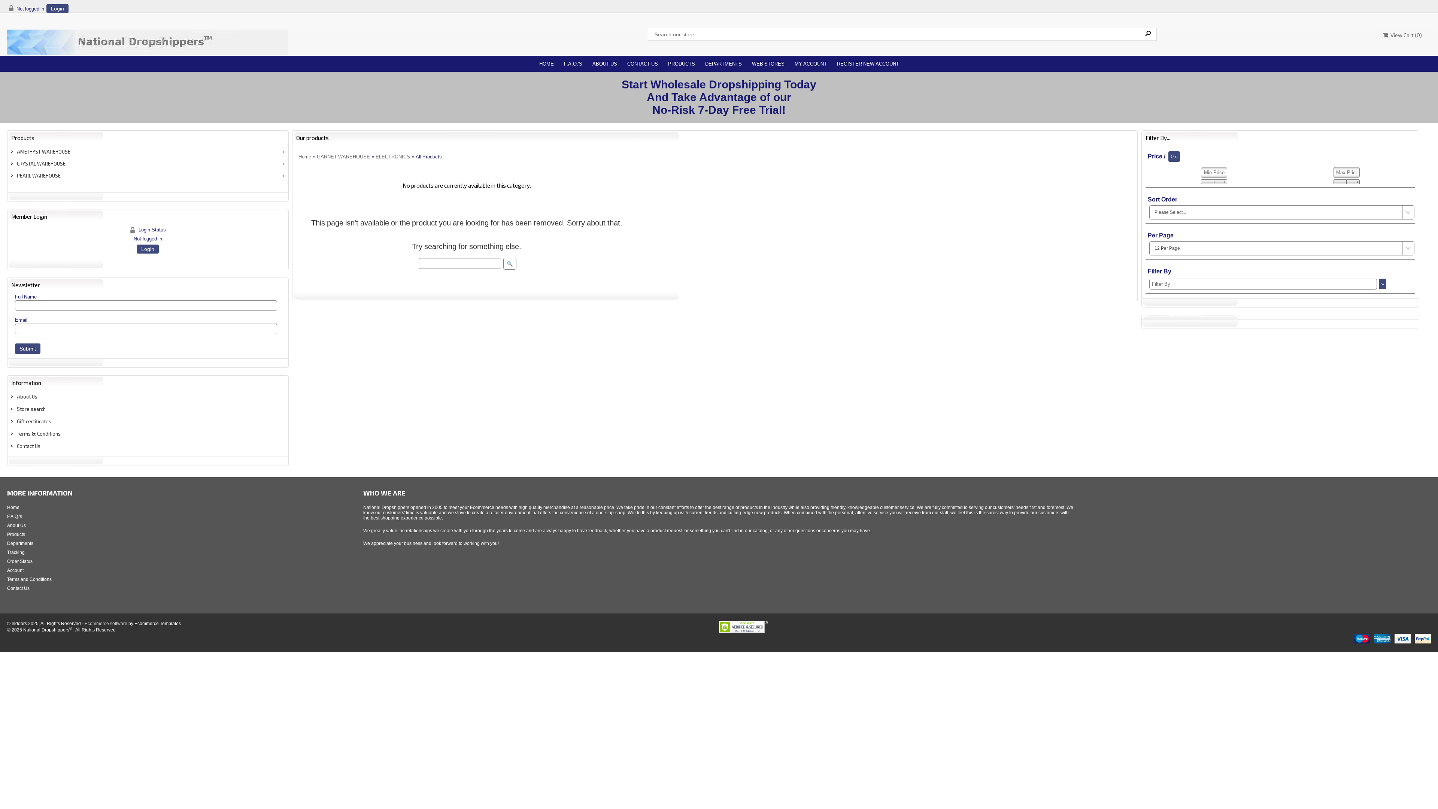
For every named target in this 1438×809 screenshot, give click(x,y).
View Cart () (1405, 35)
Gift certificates (34, 421)
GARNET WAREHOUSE (343, 156)
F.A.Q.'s (573, 63)
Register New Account (868, 63)
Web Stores (768, 63)
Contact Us (642, 63)
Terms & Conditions (39, 434)
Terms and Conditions (29, 579)
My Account (811, 63)
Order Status (20, 561)
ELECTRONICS (393, 156)
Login (57, 8)
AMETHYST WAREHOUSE (43, 152)
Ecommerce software (106, 623)
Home (546, 63)
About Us (604, 63)
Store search (31, 409)
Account (15, 570)
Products (681, 63)
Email (21, 320)
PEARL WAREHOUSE (39, 176)
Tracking (16, 552)
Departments (723, 63)
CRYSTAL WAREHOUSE (41, 164)
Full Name (26, 296)
